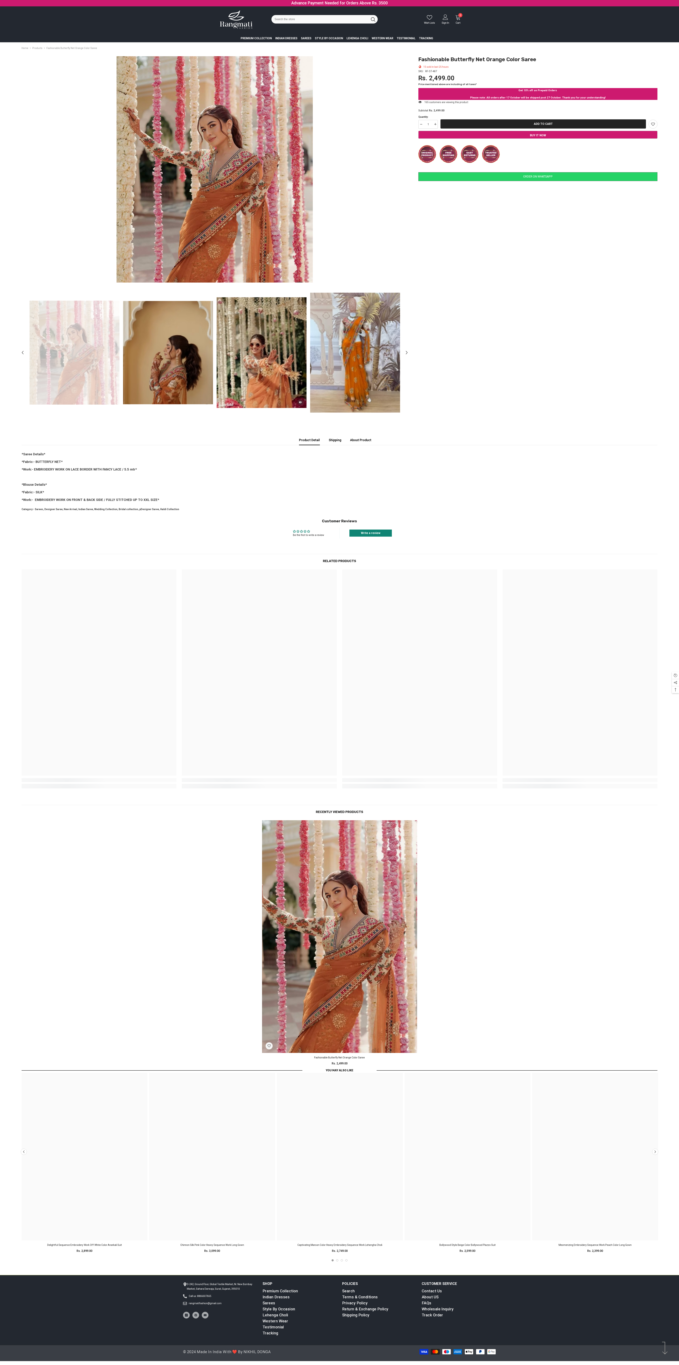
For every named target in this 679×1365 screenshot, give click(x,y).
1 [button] (333, 1264)
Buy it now (538, 139)
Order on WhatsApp (538, 180)
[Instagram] (186, 1319)
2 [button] (337, 1264)
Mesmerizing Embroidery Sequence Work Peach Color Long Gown (595, 1248)
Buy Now (369, 5)
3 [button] (342, 1264)
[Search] (324, 23)
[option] (339, 5)
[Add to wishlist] (653, 128)
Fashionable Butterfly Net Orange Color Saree (339, 1061)
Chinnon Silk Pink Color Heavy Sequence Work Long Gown (212, 1248)
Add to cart (543, 127)
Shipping (335, 444)
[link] (99, 784)
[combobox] (319, 23)
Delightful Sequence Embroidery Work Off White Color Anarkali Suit (84, 1248)
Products (37, 52)
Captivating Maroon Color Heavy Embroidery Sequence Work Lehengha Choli (339, 1248)
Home (25, 52)
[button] (22, 356)
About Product (360, 444)
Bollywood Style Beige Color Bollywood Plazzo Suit (467, 1248)
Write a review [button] (370, 537)
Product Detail (309, 444)
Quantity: (423, 120)
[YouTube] (205, 1319)
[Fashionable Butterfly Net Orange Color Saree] (339, 940)
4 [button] (346, 1264)
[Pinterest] (195, 1319)
